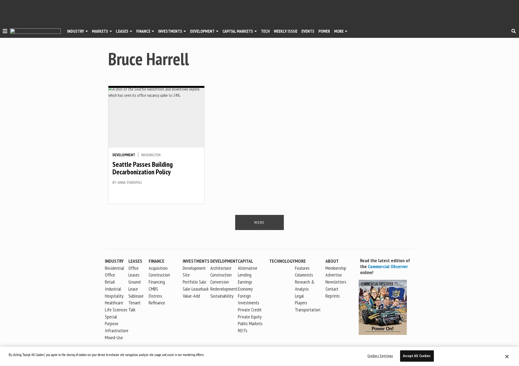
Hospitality (114, 296)
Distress (155, 296)
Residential (114, 268)
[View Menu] (5, 31)
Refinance (157, 303)
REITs (242, 330)
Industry (114, 261)
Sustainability (222, 296)
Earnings (245, 282)
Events (307, 31)
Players (301, 303)
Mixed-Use (114, 337)
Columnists (304, 275)
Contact (331, 289)
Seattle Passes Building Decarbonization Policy (142, 168)
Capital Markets (237, 31)
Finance (143, 31)
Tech (265, 31)
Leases (122, 31)
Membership (335, 268)
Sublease (136, 296)
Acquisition (158, 268)
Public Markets (250, 323)
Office (110, 275)
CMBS (153, 289)
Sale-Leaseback (196, 289)
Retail (110, 282)
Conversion (219, 282)
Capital (245, 261)
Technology (282, 261)
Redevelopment (223, 289)
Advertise (333, 275)
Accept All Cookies (417, 356)
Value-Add (191, 296)
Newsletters (335, 282)
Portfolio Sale (194, 282)
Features (302, 268)
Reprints (332, 296)
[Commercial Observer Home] (35, 31)
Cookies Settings (380, 356)
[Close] (506, 356)
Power (324, 31)
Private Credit (250, 310)
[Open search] (513, 31)
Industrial (113, 289)
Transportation (307, 310)
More (339, 31)
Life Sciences (116, 310)
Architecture (220, 268)
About (332, 261)
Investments (170, 31)
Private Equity (250, 317)
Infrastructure (116, 330)
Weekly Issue (285, 31)
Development (202, 31)
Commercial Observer (388, 266)
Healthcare (114, 303)
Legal (299, 296)
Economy (245, 289)
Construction (221, 275)
